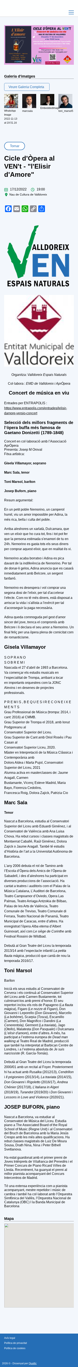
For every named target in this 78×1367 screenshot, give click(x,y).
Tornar (14, 146)
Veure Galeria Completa (26, 87)
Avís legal (9, 1338)
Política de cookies (14, 1348)
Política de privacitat (15, 1343)
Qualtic (33, 1363)
